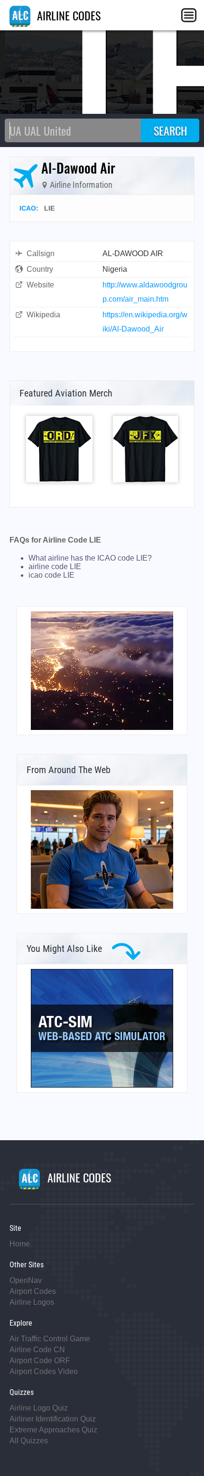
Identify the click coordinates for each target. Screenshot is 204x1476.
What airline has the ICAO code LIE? (90, 558)
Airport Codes (32, 1291)
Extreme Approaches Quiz (53, 1430)
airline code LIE (54, 567)
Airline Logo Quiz (38, 1408)
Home (19, 1244)
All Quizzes (28, 1441)
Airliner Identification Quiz (52, 1419)
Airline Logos (31, 1302)
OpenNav (25, 1280)
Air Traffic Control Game (49, 1339)
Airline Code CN (37, 1350)
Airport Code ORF (39, 1360)
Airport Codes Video (43, 1371)
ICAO (27, 208)
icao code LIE (51, 575)
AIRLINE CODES (67, 15)
